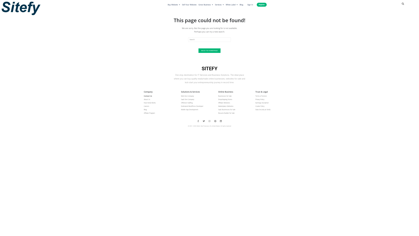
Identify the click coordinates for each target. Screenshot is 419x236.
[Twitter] (204, 121)
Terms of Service (261, 96)
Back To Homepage (209, 51)
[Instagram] (209, 121)
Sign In (250, 4)
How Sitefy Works (150, 103)
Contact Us (148, 96)
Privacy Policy (259, 99)
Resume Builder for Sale (226, 113)
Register (262, 5)
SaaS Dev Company (187, 99)
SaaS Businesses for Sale (226, 109)
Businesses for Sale (225, 96)
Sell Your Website (189, 4)
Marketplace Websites (225, 106)
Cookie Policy (259, 106)
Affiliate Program (149, 113)
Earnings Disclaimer (262, 103)
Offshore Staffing (187, 103)
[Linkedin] (221, 121)
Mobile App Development (189, 109)
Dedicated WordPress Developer (192, 106)
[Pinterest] (215, 121)
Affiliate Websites (224, 103)
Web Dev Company (187, 96)
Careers (146, 106)
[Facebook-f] (198, 121)
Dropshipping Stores (225, 99)
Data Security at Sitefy (262, 109)
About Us (147, 99)
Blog (241, 4)
